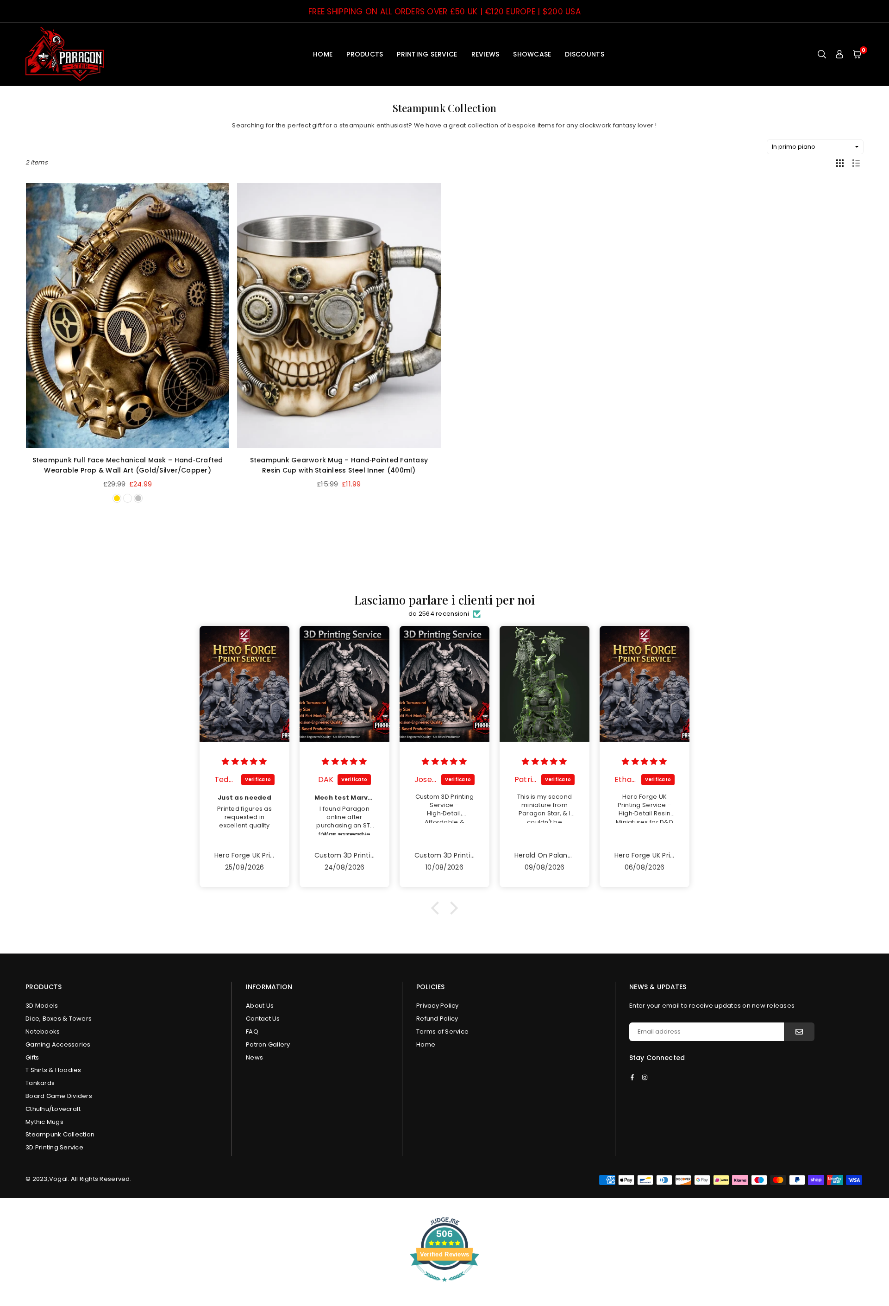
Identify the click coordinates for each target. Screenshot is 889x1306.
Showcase (532, 54)
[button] (857, 53)
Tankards (40, 1083)
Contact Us (263, 1018)
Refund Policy (437, 1018)
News (254, 1057)
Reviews (485, 54)
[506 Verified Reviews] (444, 1286)
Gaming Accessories (58, 1044)
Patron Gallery (268, 1044)
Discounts (584, 54)
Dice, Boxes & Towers (58, 1018)
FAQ (252, 1031)
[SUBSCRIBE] (799, 1031)
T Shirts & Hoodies (53, 1070)
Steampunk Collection (59, 1134)
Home (322, 54)
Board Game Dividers (58, 1095)
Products (364, 54)
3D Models (41, 1005)
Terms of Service (442, 1031)
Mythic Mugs (44, 1121)
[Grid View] (840, 162)
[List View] (856, 162)
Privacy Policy (437, 1005)
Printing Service (427, 54)
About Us (260, 1005)
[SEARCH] (822, 53)
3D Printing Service (54, 1147)
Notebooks (42, 1031)
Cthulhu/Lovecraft (53, 1108)
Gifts (32, 1057)
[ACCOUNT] (839, 53)
